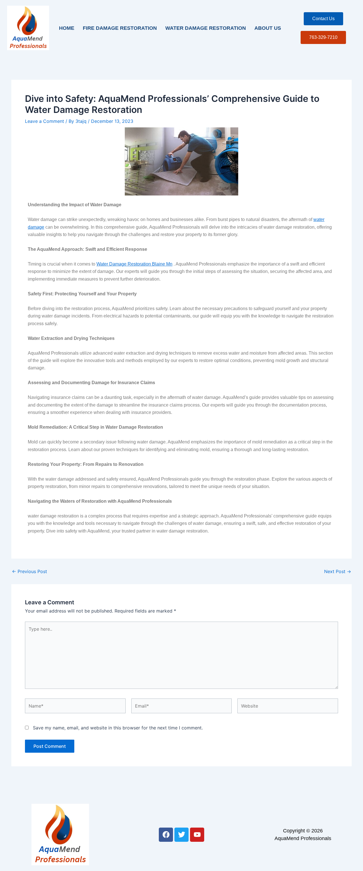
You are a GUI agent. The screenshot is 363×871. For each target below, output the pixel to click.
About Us (267, 28)
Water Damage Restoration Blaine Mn (134, 264)
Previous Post (29, 571)
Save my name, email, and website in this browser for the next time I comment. (118, 728)
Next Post (337, 571)
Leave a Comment (44, 121)
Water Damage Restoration (205, 28)
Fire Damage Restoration (120, 28)
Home (66, 28)
